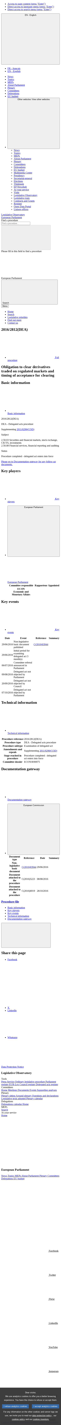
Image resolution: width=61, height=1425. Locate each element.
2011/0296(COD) (25, 429)
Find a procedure (9, 220)
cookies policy (18, 1419)
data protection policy (42, 1415)
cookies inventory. (41, 1419)
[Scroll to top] (26, 935)
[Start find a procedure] (26, 237)
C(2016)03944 (41, 644)
